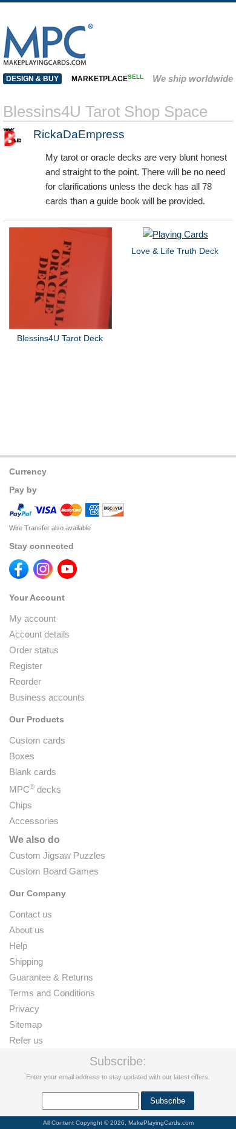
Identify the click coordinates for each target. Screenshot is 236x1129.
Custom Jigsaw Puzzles (57, 855)
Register (25, 666)
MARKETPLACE (107, 79)
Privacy (24, 1009)
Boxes (21, 756)
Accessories (34, 821)
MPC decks (35, 789)
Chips (20, 805)
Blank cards (32, 772)
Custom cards (37, 740)
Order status (34, 650)
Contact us (30, 914)
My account (32, 618)
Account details (39, 634)
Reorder (25, 681)
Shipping (26, 961)
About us (26, 930)
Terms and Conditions (52, 993)
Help (18, 946)
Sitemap (25, 1024)
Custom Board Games (54, 871)
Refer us (26, 1040)
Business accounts (47, 697)
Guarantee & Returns (51, 977)
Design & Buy (32, 79)
